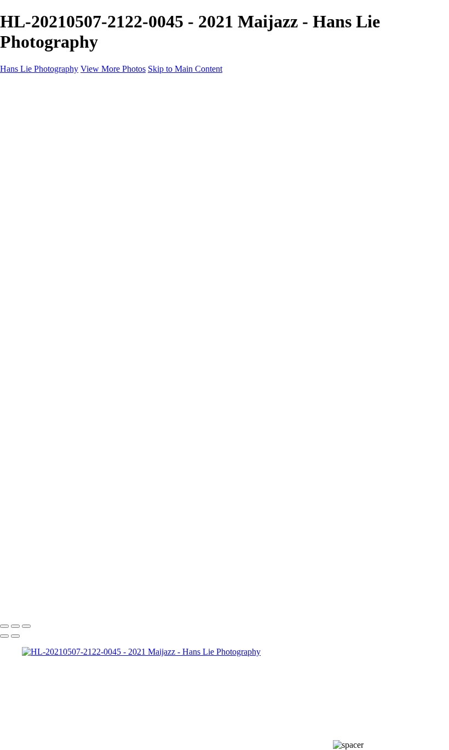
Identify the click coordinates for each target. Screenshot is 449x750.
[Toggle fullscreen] (15, 626)
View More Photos (113, 68)
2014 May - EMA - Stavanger (95, 244)
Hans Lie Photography (39, 603)
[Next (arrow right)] (15, 636)
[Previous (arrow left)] (4, 636)
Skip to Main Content (185, 68)
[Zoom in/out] (26, 626)
